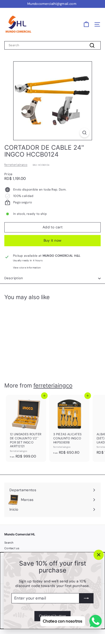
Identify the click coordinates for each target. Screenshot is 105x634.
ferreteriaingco (16, 165)
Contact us (11, 548)
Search (9, 542)
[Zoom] (84, 132)
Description (13, 278)
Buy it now (53, 240)
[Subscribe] (86, 598)
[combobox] (52, 45)
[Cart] (86, 24)
